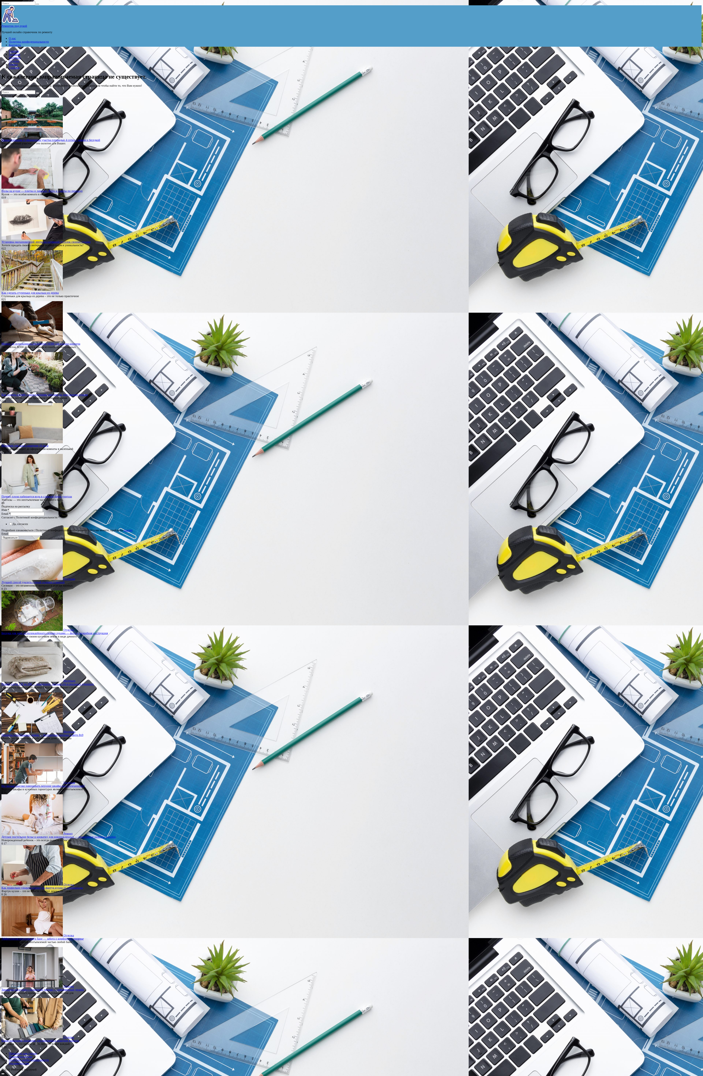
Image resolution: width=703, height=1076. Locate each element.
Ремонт (13, 64)
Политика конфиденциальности (29, 41)
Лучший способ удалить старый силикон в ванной (33, 582)
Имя (5, 509)
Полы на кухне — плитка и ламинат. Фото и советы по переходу (42, 191)
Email (5, 513)
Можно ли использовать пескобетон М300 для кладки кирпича (40, 343)
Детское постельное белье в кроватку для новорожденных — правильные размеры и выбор (58, 836)
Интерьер (15, 57)
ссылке (128, 530)
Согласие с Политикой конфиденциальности (30, 517)
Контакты (15, 45)
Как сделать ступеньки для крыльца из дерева (30, 292)
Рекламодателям (19, 1063)
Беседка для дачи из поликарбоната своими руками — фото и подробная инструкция (54, 633)
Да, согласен (20, 524)
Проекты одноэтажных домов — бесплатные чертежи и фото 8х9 (42, 735)
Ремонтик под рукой (14, 25)
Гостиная (14, 54)
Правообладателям (20, 1056)
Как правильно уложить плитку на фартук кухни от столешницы (42, 887)
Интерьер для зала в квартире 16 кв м (24, 445)
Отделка (14, 61)
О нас (12, 38)
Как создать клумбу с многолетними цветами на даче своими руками (44, 394)
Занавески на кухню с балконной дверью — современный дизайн (42, 989)
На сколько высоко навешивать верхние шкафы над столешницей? (43, 785)
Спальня (14, 67)
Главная (14, 51)
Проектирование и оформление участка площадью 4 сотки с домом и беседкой (50, 140)
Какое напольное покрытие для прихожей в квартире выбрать (40, 1040)
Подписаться (10, 537)
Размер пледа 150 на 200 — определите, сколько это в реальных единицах (47, 684)
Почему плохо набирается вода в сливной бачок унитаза (36, 496)
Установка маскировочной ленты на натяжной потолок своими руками (46, 241)
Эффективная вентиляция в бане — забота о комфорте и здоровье (42, 938)
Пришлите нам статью (23, 1053)
